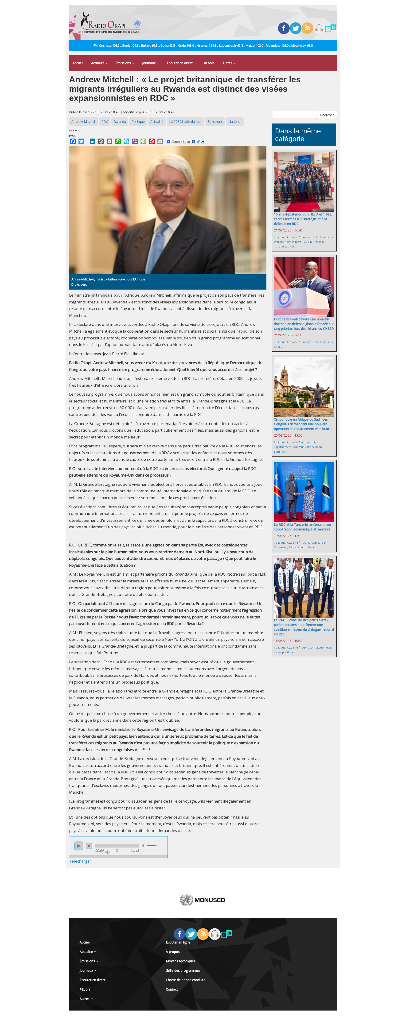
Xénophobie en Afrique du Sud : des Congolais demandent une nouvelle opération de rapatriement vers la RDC (303, 424)
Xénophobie (308, 442)
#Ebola (209, 63)
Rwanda (120, 121)
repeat (117, 850)
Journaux (149, 63)
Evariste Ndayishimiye (287, 241)
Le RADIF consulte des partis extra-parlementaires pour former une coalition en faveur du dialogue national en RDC (304, 627)
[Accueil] (112, 22)
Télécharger (80, 861)
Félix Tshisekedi (323, 237)
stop (89, 846)
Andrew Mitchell (83, 121)
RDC (104, 121)
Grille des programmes (183, 970)
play (78, 846)
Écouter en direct (180, 63)
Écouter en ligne (178, 942)
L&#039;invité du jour (185, 121)
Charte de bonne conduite (185, 980)
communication (303, 447)
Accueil (78, 63)
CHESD (292, 246)
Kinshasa (306, 237)
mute (144, 846)
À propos (173, 951)
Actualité (98, 63)
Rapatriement (282, 447)
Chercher (327, 115)
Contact (172, 989)
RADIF (304, 647)
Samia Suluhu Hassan (302, 547)
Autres (228, 63)
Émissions (124, 63)
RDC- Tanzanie (310, 542)
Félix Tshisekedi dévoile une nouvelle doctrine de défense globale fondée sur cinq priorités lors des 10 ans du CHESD (304, 324)
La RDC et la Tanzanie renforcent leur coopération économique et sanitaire (302, 526)
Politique (138, 121)
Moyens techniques (180, 961)
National (234, 121)
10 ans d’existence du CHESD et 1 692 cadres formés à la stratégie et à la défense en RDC (303, 219)
